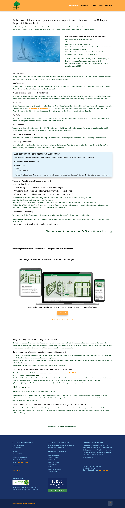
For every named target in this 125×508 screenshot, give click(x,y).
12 (69, 319)
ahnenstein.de (103, 470)
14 (72, 319)
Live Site (62, 313)
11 (67, 319)
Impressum (15, 466)
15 (74, 319)
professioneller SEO (68, 373)
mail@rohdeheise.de (23, 462)
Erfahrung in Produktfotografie (41, 108)
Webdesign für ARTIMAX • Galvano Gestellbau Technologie (46, 259)
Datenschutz (16, 470)
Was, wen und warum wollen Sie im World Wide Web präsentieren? (85, 36)
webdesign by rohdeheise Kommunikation (22, 503)
